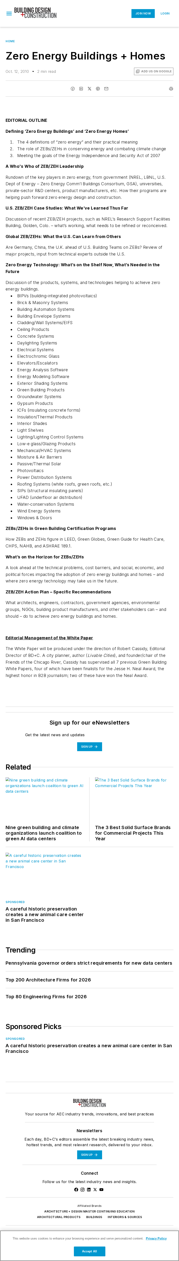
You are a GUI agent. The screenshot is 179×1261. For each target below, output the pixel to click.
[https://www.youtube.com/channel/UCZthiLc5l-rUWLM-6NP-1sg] (101, 1189)
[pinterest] (98, 88)
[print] (171, 88)
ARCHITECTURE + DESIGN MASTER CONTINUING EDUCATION (89, 1211)
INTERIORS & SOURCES (125, 1217)
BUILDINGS (94, 1217)
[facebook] (72, 88)
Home (10, 41)
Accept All (89, 1251)
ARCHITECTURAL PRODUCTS (59, 1217)
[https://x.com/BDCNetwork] (95, 1189)
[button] (9, 13)
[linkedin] (81, 88)
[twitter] (89, 88)
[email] (106, 88)
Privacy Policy (156, 1238)
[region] (89, 1245)
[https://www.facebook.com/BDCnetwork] (76, 1189)
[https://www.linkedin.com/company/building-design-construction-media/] (88, 1189)
